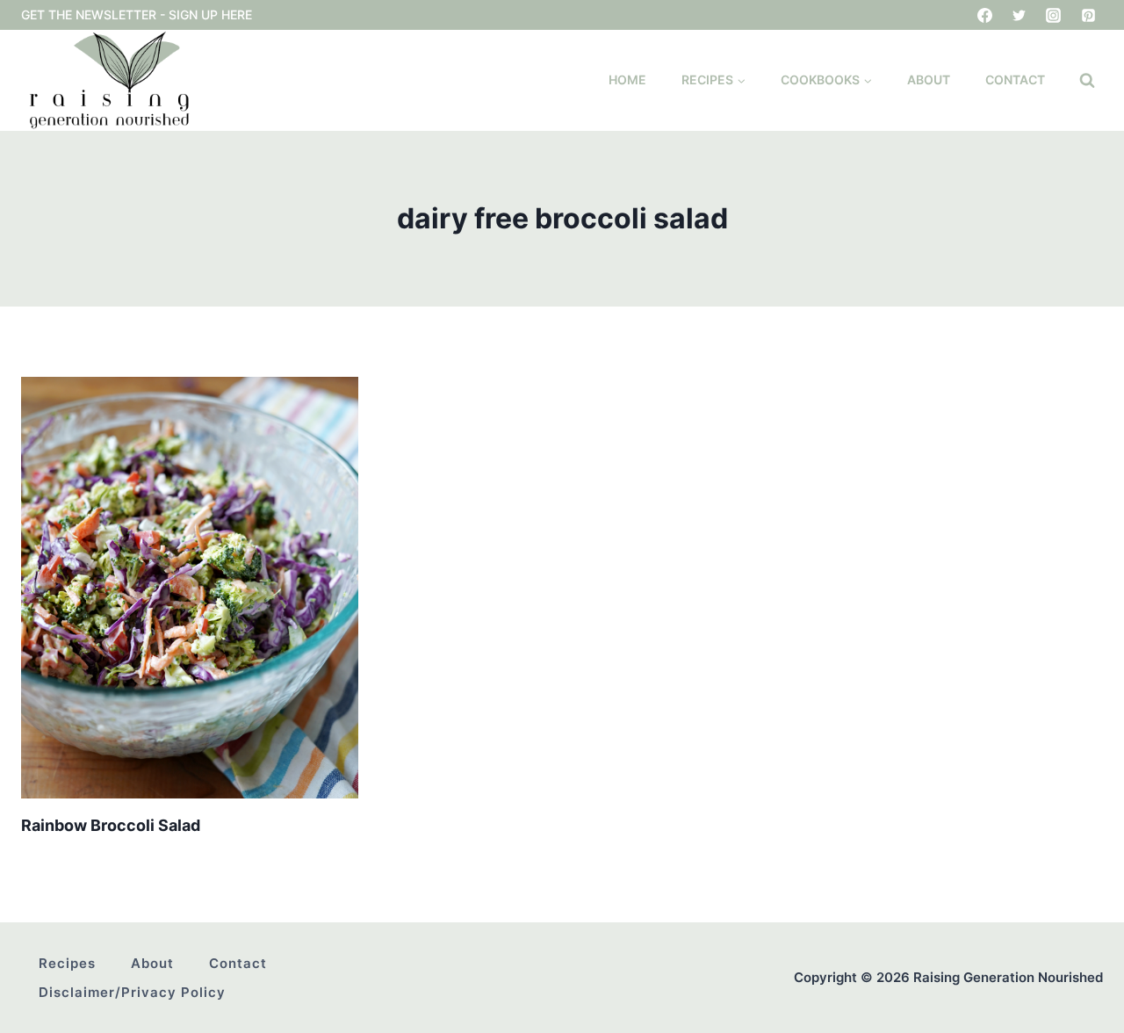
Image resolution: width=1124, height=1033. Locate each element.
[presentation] (189, 587)
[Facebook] (985, 15)
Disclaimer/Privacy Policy (132, 992)
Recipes (67, 963)
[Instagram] (1054, 15)
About (928, 79)
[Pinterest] (1088, 15)
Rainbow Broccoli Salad (110, 825)
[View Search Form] (1087, 81)
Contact (1015, 79)
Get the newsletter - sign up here (136, 14)
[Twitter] (1019, 15)
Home (627, 79)
